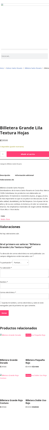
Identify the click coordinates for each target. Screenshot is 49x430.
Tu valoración (6, 268)
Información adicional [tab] (24, 175)
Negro (3, 219)
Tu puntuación (6, 262)
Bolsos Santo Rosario (14, 68)
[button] (24, 49)
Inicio (2, 68)
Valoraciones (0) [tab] (7, 179)
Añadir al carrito (28, 154)
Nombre (4, 282)
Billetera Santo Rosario (33, 68)
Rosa (8, 219)
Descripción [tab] (5, 175)
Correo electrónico (8, 292)
